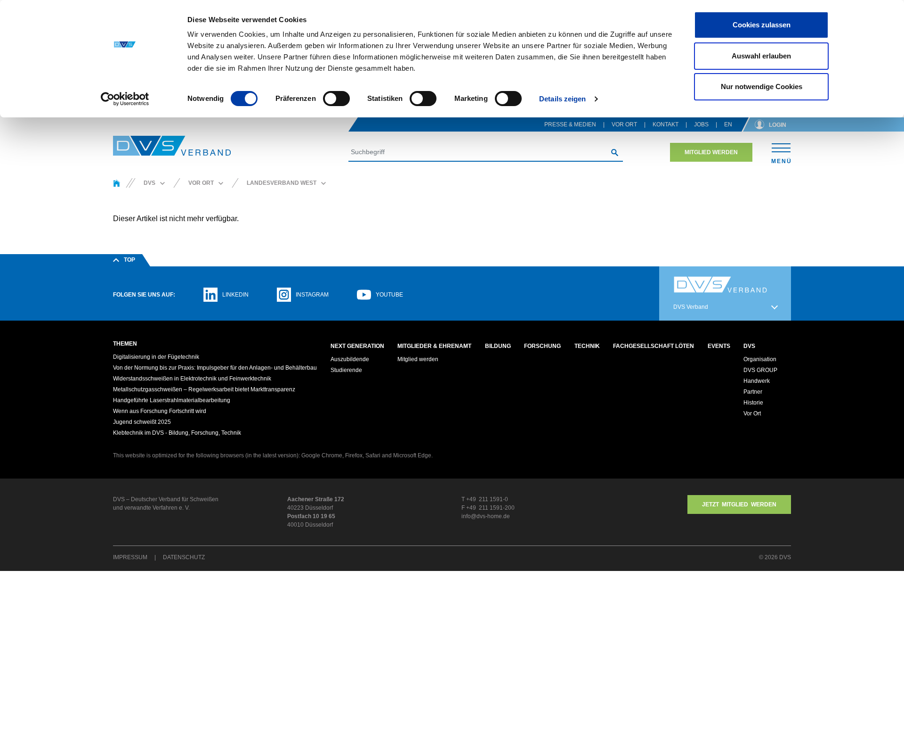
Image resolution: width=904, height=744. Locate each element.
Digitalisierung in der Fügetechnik (156, 357)
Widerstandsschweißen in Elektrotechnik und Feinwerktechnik (192, 378)
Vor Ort (624, 124)
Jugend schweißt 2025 (142, 422)
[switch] (336, 98)
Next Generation (357, 346)
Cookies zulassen (762, 25)
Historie (753, 402)
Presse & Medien (570, 124)
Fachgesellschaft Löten (653, 346)
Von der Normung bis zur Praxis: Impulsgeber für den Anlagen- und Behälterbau (215, 367)
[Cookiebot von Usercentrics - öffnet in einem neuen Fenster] (125, 99)
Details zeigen (562, 99)
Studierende (346, 370)
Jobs (701, 124)
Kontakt (665, 124)
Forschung (542, 346)
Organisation (759, 359)
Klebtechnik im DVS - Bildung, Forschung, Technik (177, 433)
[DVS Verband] (172, 146)
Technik (587, 346)
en (728, 124)
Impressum (130, 557)
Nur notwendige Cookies (761, 87)
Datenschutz (184, 557)
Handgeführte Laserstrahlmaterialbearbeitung (171, 400)
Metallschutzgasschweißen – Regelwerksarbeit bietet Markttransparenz (204, 389)
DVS (749, 346)
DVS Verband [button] (690, 307)
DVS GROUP (760, 370)
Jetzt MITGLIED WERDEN (739, 504)
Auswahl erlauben (761, 56)
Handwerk (756, 381)
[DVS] (116, 183)
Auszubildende (350, 359)
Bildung (498, 346)
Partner (752, 392)
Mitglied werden (711, 152)
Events (719, 346)
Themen (125, 343)
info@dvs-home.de (485, 516)
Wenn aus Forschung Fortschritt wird (159, 411)
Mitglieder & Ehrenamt (434, 346)
